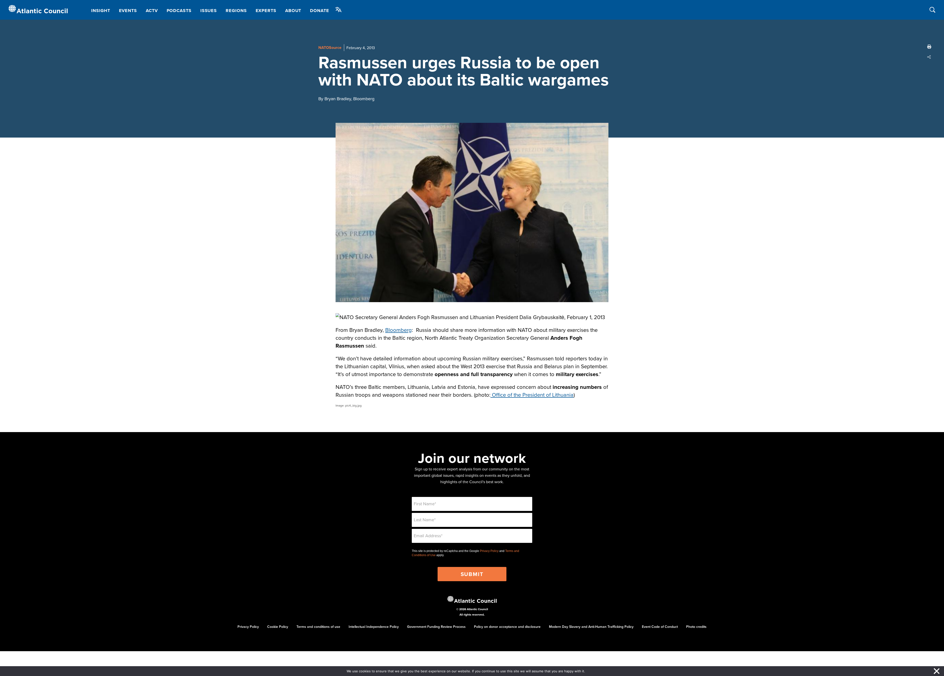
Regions (236, 10)
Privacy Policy (489, 551)
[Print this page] (929, 46)
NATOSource (329, 47)
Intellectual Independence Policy (374, 626)
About (293, 10)
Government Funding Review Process (436, 626)
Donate (319, 10)
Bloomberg (398, 330)
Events (128, 10)
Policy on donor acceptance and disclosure (507, 626)
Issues (208, 10)
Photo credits (696, 626)
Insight (100, 10)
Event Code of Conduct (660, 626)
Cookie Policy (277, 626)
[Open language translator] (338, 9)
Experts (266, 10)
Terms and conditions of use (318, 626)
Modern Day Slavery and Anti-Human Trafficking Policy (591, 626)
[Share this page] (929, 57)
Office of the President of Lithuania (532, 394)
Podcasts (179, 10)
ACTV (152, 10)
